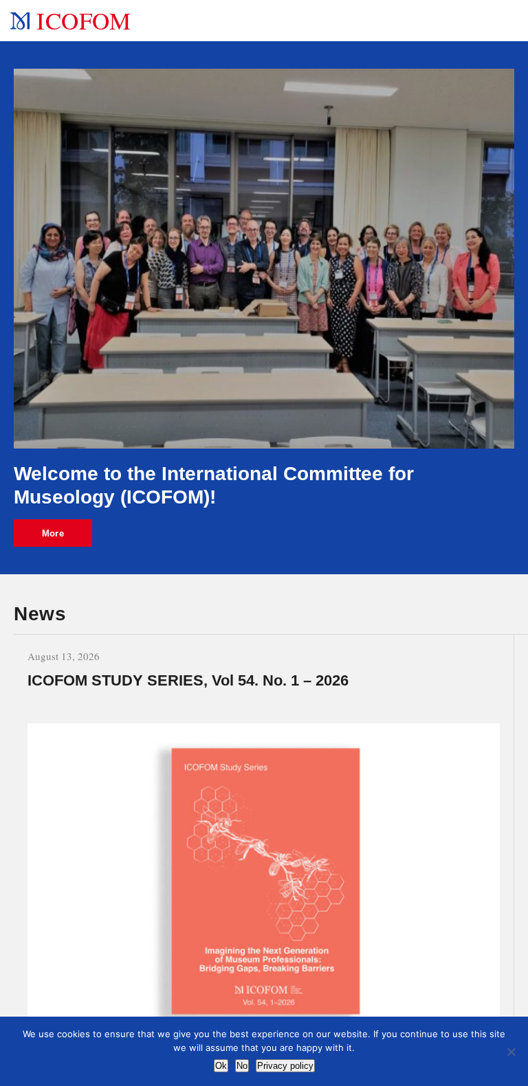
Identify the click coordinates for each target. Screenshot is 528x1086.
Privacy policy (285, 1066)
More (53, 533)
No (242, 1066)
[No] (511, 1052)
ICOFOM (83, 20)
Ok (221, 1066)
